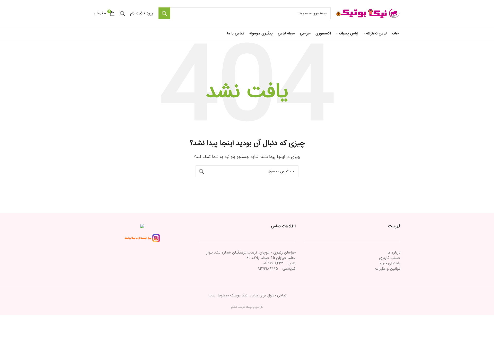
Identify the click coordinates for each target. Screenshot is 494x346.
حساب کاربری (389, 258)
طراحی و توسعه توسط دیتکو (247, 307)
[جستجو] (164, 13)
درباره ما (393, 252)
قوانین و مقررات (387, 269)
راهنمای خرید (389, 263)
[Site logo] (368, 13)
